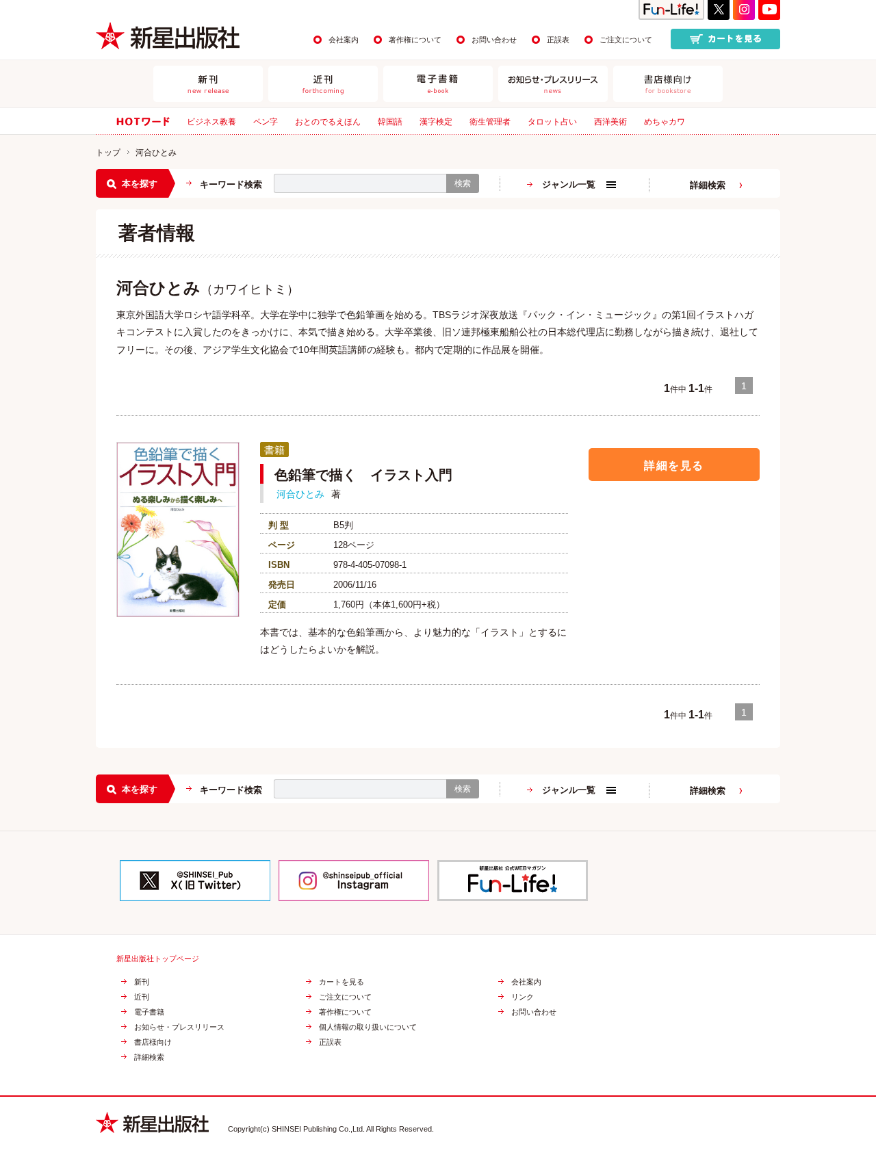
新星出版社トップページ (157, 959)
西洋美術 (610, 122)
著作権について (415, 40)
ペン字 (265, 122)
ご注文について (626, 40)
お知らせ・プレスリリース (179, 1027)
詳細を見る (674, 465)
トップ (108, 152)
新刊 (141, 982)
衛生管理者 (490, 122)
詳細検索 (707, 185)
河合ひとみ (300, 494)
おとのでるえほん (328, 122)
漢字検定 (436, 122)
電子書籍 (149, 1012)
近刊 (141, 997)
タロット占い (552, 122)
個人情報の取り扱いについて (368, 1027)
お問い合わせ (494, 40)
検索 (462, 183)
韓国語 (390, 122)
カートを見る (341, 982)
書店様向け (153, 1042)
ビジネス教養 (211, 122)
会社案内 (343, 40)
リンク (522, 997)
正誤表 (558, 40)
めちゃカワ (664, 122)
